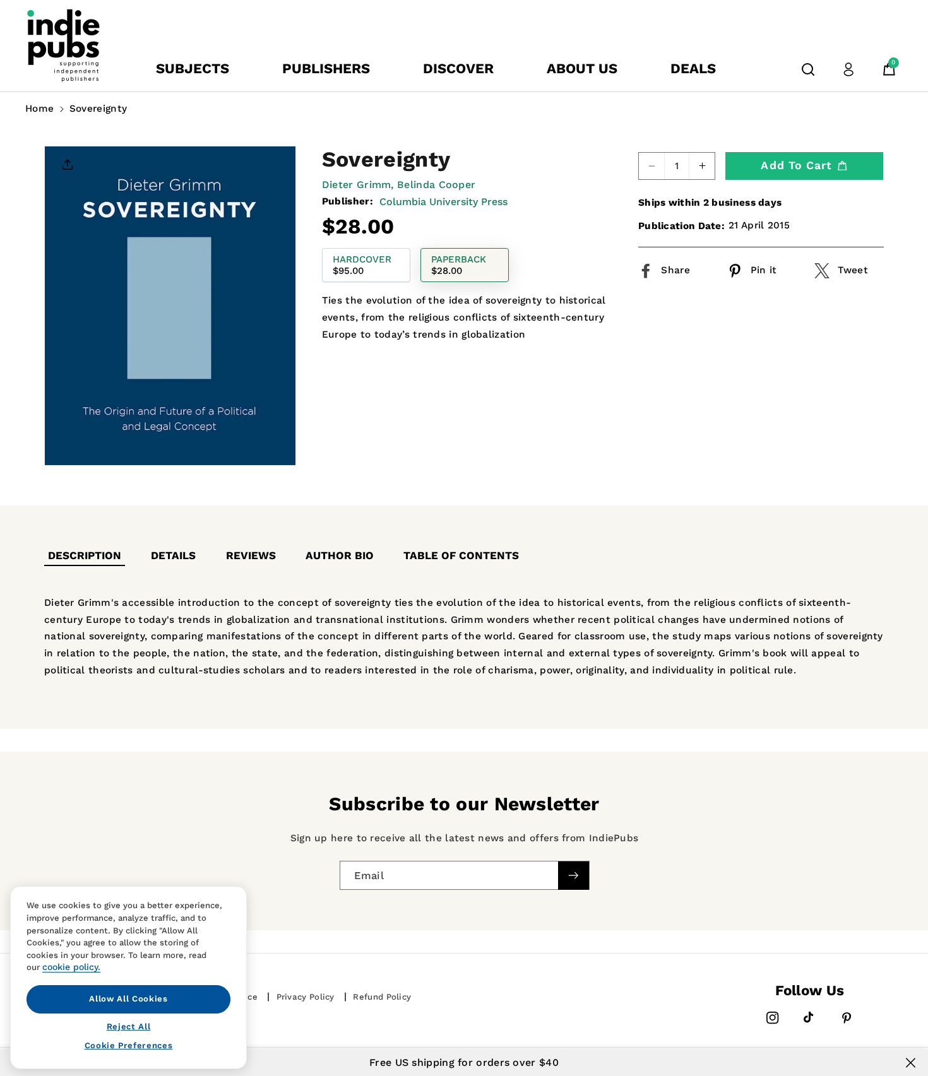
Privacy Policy (306, 997)
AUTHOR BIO (340, 555)
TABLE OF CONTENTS (461, 555)
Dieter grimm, (358, 185)
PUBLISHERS (326, 68)
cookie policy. (71, 967)
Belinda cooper (436, 185)
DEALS (693, 68)
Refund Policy (382, 997)
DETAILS (173, 555)
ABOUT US (582, 68)
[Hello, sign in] (848, 69)
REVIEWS (251, 555)
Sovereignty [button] (98, 108)
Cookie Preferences (129, 1045)
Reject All (129, 1026)
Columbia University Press (443, 202)
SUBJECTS (192, 68)
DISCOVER (458, 68)
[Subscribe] (573, 875)
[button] (808, 69)
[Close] (911, 1062)
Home (39, 108)
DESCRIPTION (84, 555)
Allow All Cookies (128, 998)
